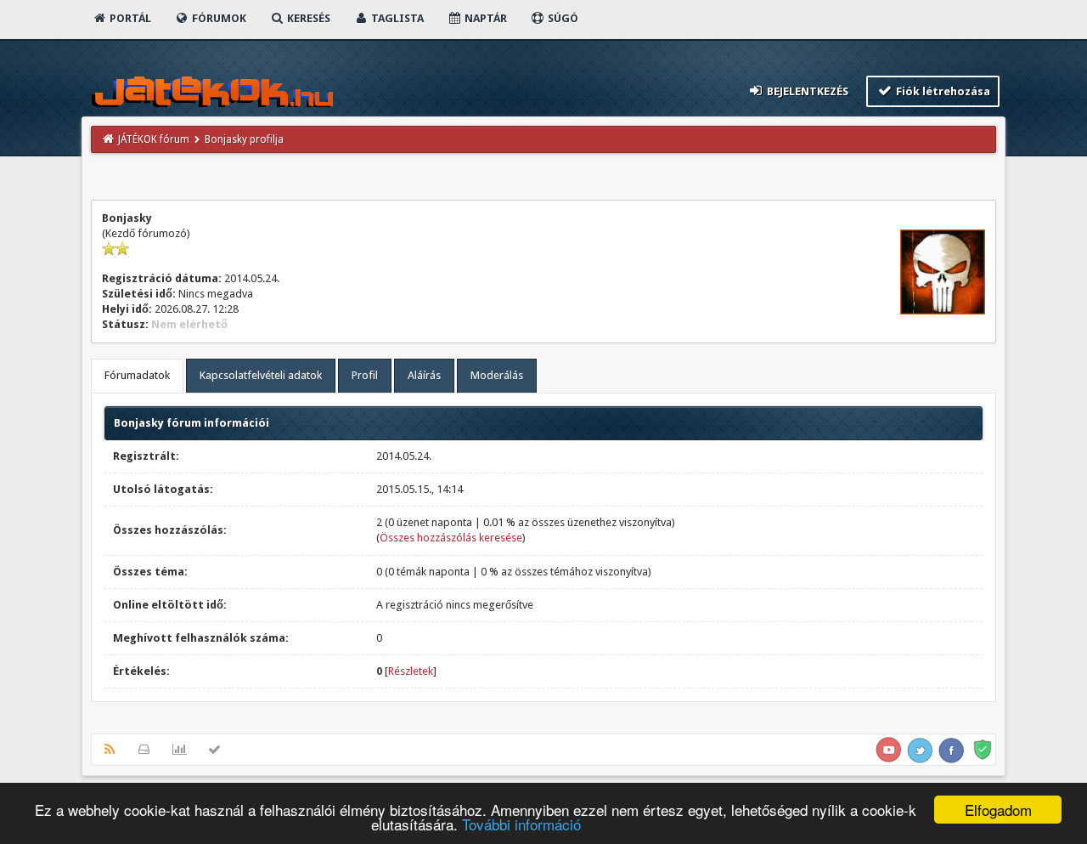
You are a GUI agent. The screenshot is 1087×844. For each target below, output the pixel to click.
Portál (129, 18)
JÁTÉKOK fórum (153, 139)
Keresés (307, 18)
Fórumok (217, 18)
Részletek (410, 671)
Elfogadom (998, 809)
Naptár (484, 18)
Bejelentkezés (806, 91)
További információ (521, 824)
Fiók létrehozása (941, 91)
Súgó (561, 18)
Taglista (396, 18)
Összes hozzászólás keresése (451, 537)
